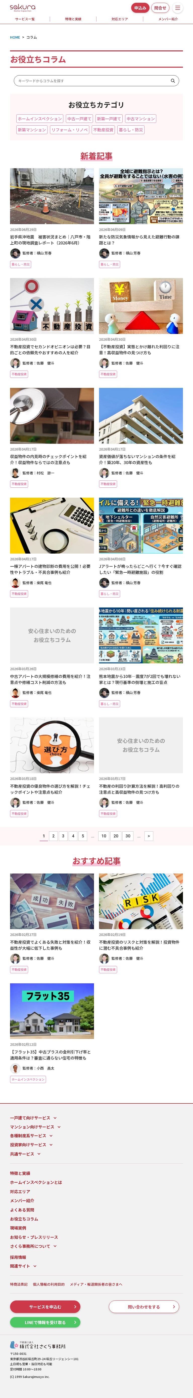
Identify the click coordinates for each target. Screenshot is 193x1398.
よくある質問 (22, 1209)
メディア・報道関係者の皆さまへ (96, 1284)
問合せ (160, 8)
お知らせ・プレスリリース (34, 1237)
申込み (140, 8)
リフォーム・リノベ (70, 130)
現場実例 (18, 1228)
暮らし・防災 (131, 130)
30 (128, 836)
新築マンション (32, 130)
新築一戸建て (109, 119)
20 (116, 836)
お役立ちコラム (24, 1218)
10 (104, 836)
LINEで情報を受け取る (45, 1322)
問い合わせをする (144, 1307)
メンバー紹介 (22, 1200)
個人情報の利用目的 (49, 1284)
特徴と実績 (73, 19)
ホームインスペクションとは (36, 1182)
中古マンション (141, 119)
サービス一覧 (25, 19)
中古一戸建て (79, 119)
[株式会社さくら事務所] (22, 7)
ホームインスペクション (40, 119)
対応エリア (120, 19)
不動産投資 (103, 130)
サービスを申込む (45, 1307)
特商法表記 (19, 1284)
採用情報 (18, 1257)
